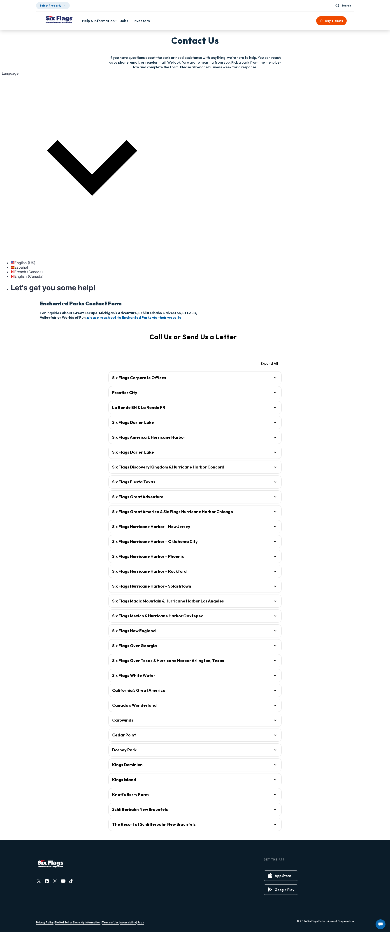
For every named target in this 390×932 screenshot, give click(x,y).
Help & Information (98, 20)
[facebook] (47, 881)
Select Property (50, 5)
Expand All (269, 363)
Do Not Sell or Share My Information (77, 922)
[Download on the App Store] (281, 875)
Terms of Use (110, 922)
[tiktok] (71, 881)
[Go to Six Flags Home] (59, 20)
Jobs (140, 922)
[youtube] (63, 881)
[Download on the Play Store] (281, 889)
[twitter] (39, 881)
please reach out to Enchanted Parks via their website (134, 317)
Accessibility (128, 922)
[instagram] (55, 881)
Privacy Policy (44, 922)
